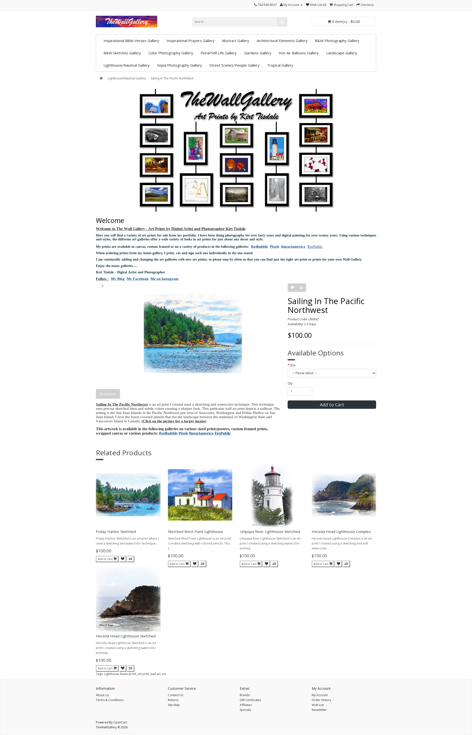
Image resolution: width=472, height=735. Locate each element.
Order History (321, 700)
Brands (245, 695)
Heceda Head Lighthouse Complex (341, 531)
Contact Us (175, 695)
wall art (155, 674)
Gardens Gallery (257, 52)
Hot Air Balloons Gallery (299, 52)
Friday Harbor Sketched (116, 531)
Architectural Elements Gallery (282, 40)
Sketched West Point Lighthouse (195, 531)
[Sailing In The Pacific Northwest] (193, 333)
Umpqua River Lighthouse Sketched (270, 531)
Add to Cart (332, 405)
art (164, 674)
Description (108, 394)
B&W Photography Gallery (337, 40)
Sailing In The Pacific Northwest (172, 78)
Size (292, 365)
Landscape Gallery (341, 52)
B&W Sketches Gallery (122, 52)
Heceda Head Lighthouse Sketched (126, 635)
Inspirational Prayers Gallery (191, 40)
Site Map (174, 705)
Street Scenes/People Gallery (234, 65)
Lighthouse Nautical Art (120, 674)
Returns (173, 700)
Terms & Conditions (110, 700)
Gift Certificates (250, 700)
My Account (320, 695)
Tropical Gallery (280, 65)
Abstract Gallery (235, 40)
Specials (245, 710)
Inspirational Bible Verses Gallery (131, 40)
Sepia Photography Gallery (179, 65)
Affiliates (246, 705)
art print (143, 674)
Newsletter (319, 710)
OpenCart (120, 722)
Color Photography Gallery (170, 52)
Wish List (318, 705)
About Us (102, 695)
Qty (290, 383)
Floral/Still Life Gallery (219, 52)
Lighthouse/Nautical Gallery (126, 65)
